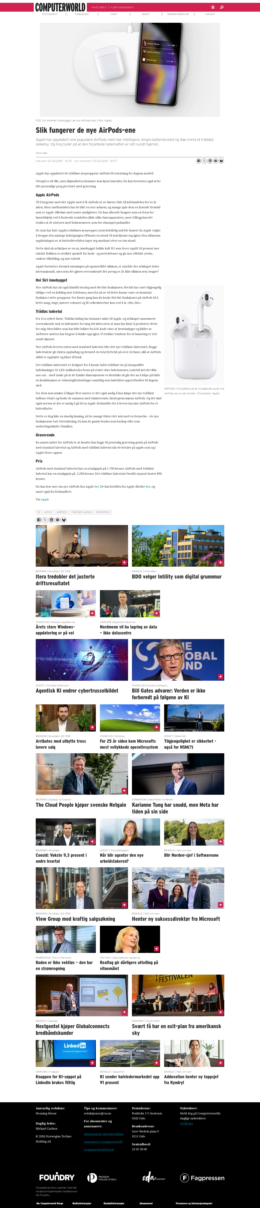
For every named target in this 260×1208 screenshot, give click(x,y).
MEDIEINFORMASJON (178, 14)
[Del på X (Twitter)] (204, 161)
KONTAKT (210, 14)
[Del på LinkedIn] (210, 161)
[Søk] (221, 7)
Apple (45, 499)
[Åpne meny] (212, 7)
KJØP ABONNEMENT (122, 7)
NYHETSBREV (99, 7)
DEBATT (146, 14)
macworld (103, 512)
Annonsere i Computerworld (103, 1142)
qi (39, 512)
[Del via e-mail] (215, 161)
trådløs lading (81, 512)
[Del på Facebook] (198, 161)
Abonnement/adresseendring (103, 1134)
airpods (62, 512)
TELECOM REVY (50, 14)
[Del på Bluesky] (221, 161)
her (96, 486)
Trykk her (186, 1123)
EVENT (114, 14)
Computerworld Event (99, 1149)
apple (48, 512)
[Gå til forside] (60, 7)
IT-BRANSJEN (82, 14)
